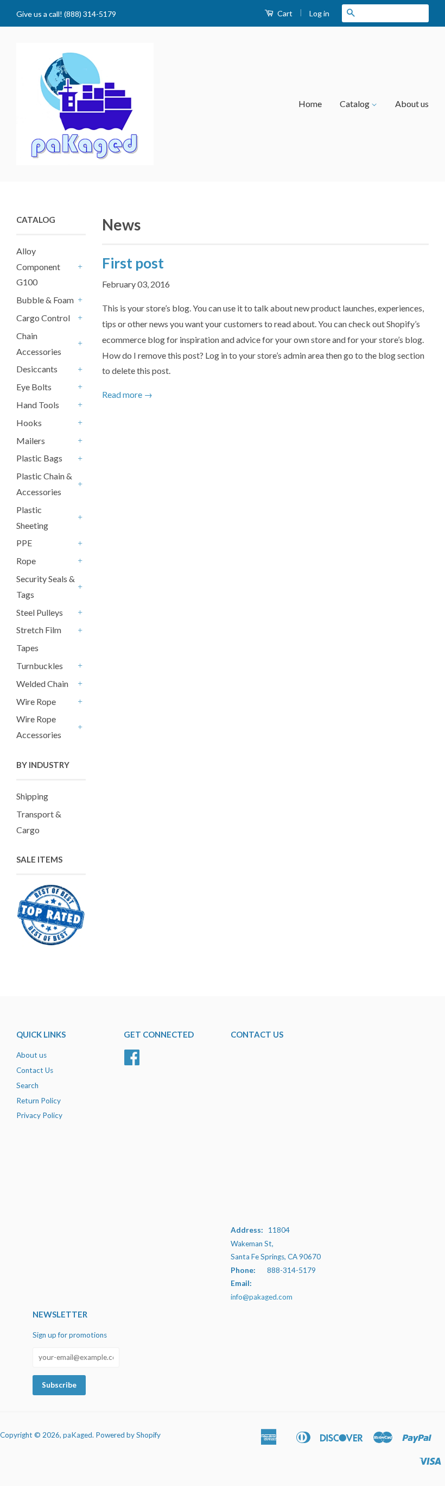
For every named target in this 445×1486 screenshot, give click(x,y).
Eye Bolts (34, 387)
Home (310, 103)
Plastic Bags (39, 458)
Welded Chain (42, 683)
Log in (319, 13)
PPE (24, 543)
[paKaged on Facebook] (132, 1061)
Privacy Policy (39, 1115)
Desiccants (37, 369)
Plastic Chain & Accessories (44, 484)
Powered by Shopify (128, 1435)
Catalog (355, 103)
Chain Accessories (38, 343)
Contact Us (34, 1070)
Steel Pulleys (39, 612)
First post (133, 263)
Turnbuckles (39, 665)
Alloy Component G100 (38, 267)
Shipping (32, 796)
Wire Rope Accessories (38, 727)
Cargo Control (43, 318)
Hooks (29, 422)
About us (412, 103)
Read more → (127, 394)
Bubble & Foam (45, 300)
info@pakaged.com (262, 1297)
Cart (284, 13)
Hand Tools (37, 404)
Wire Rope (36, 701)
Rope (26, 560)
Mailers (30, 440)
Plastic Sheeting (32, 517)
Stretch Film (38, 630)
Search (27, 1085)
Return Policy (38, 1100)
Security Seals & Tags (45, 586)
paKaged (77, 1435)
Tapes (27, 647)
